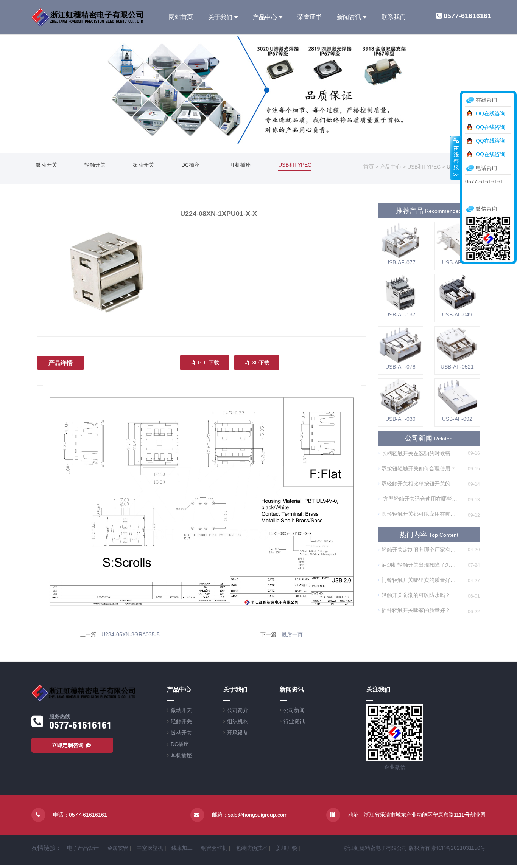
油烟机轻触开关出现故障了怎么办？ (420, 565)
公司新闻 (294, 710)
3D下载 (260, 363)
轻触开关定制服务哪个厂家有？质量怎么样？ (420, 550)
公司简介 (237, 710)
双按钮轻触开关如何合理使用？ (419, 468)
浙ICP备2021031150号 (458, 848)
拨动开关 (143, 165)
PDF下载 (207, 363)
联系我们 (394, 17)
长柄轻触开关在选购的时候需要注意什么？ (420, 453)
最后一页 (292, 634)
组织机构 (237, 721)
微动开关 (46, 165)
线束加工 (182, 848)
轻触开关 (95, 165)
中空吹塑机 (150, 848)
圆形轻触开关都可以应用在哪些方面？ (420, 514)
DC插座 (190, 165)
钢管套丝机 (214, 848)
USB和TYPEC (294, 165)
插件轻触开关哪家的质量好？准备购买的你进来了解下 (420, 610)
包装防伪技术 (252, 848)
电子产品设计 (83, 848)
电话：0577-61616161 (80, 815)
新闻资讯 (349, 17)
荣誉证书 (309, 17)
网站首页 (181, 17)
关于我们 (220, 17)
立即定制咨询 (68, 745)
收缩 (455, 157)
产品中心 (265, 17)
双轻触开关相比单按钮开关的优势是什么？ (420, 484)
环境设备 (237, 733)
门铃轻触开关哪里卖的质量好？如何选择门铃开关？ (420, 580)
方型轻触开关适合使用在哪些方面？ (420, 499)
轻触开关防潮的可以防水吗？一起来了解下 (420, 595)
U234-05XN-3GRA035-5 (130, 634)
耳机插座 (240, 165)
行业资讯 (294, 721)
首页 (368, 167)
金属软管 (117, 848)
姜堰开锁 (286, 848)
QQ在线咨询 (490, 113)
